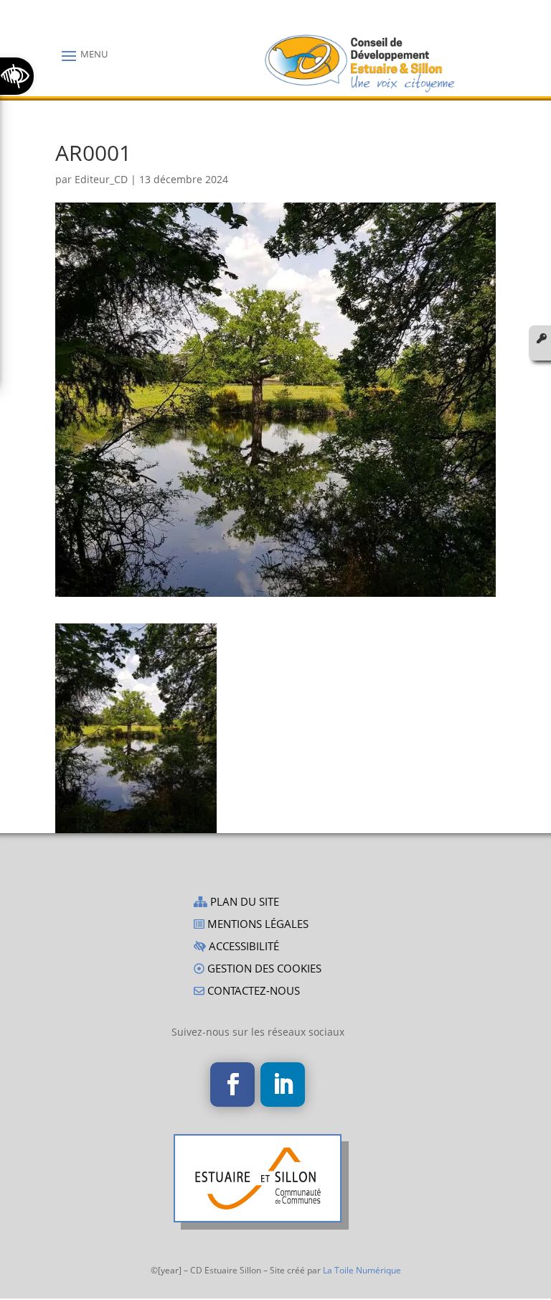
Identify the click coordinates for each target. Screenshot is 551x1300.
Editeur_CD (101, 179)
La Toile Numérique (362, 1270)
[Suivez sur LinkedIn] (282, 1084)
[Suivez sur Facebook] (232, 1084)
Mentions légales (256, 925)
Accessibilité (242, 947)
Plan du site (243, 902)
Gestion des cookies (262, 969)
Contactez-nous (252, 991)
